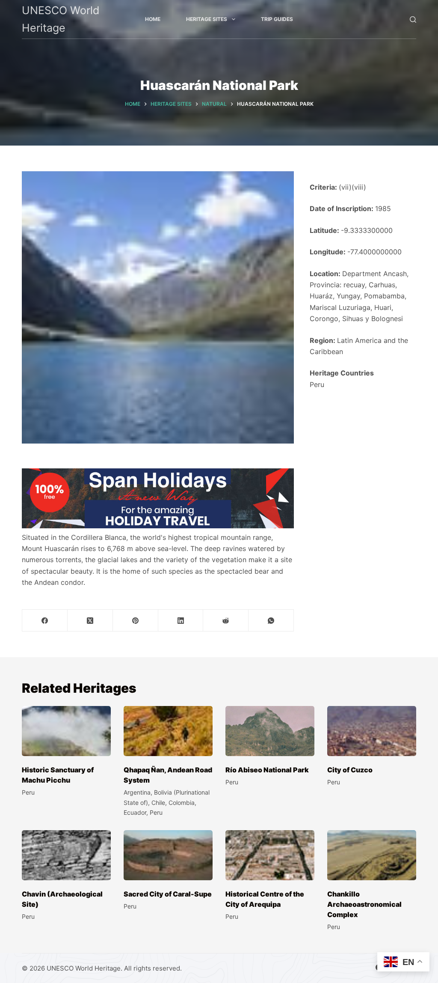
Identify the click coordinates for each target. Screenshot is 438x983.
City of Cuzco (350, 770)
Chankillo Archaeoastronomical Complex (364, 904)
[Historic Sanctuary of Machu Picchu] (66, 731)
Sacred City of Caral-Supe (168, 894)
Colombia (182, 802)
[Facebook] (45, 621)
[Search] (413, 19)
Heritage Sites (206, 19)
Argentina (137, 792)
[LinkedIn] (181, 621)
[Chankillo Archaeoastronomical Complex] (371, 855)
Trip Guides (277, 19)
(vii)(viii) (352, 187)
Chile (158, 802)
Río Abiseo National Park (267, 770)
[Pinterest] (135, 621)
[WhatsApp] (271, 621)
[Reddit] (226, 621)
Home (152, 19)
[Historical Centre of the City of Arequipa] (269, 855)
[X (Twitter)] (90, 621)
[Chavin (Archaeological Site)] (66, 855)
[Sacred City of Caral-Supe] (168, 855)
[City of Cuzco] (371, 731)
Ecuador (135, 812)
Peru (317, 384)
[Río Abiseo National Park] (269, 731)
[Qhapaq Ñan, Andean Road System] (168, 731)
